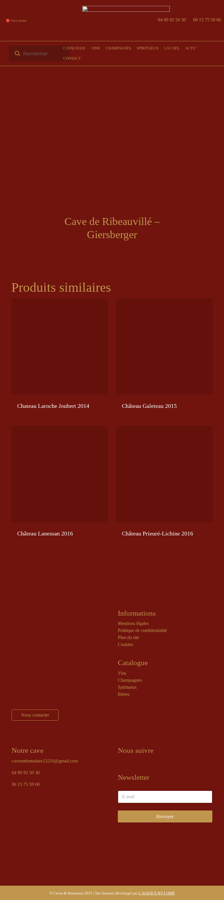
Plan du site (128, 637)
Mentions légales (133, 623)
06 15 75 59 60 (207, 19)
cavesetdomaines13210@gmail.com (45, 760)
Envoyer (165, 816)
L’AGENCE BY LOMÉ (157, 893)
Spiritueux (127, 687)
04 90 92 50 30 (172, 19)
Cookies (125, 644)
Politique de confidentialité (142, 630)
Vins (122, 673)
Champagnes (130, 680)
